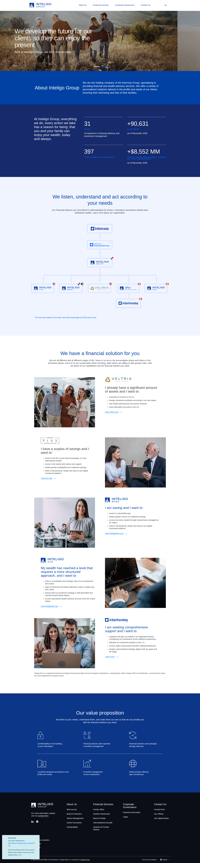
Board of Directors (74, 814)
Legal (125, 817)
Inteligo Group (85, 859)
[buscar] (159, 5)
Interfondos (35, 851)
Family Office (98, 809)
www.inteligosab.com (49, 606)
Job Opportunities (161, 818)
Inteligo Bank (36, 844)
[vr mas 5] (117, 657)
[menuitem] (84, 5)
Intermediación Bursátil (102, 823)
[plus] (100, 229)
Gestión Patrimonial (101, 814)
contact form (43, 816)
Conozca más (46, 478)
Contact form (159, 809)
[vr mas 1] (121, 412)
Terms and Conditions (149, 859)
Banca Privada (99, 818)
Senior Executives (74, 823)
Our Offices (159, 814)
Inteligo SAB (35, 847)
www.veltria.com (112, 412)
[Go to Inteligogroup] (40, 5)
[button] (97, 66)
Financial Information (131, 812)
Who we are (72, 809)
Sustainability (72, 827)
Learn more (110, 657)
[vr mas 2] (55, 478)
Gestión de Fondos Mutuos (101, 828)
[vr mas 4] (61, 606)
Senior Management (75, 818)
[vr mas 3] (126, 533)
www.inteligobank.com (114, 533)
